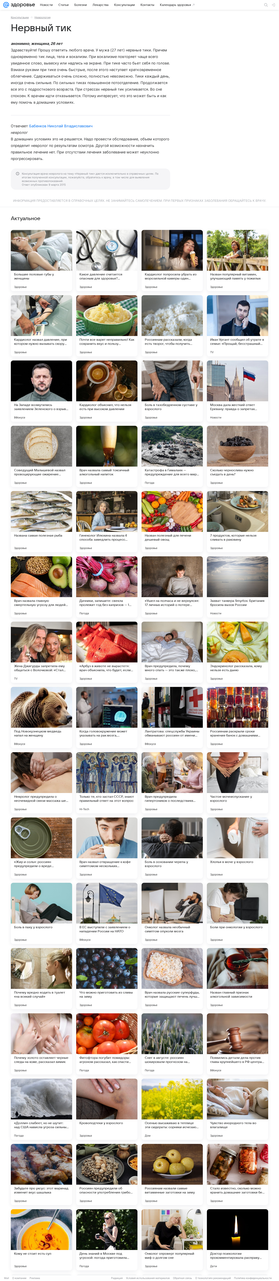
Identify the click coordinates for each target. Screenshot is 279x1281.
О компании (19, 1278)
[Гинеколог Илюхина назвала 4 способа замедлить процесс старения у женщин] (106, 521)
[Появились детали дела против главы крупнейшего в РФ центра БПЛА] (237, 1044)
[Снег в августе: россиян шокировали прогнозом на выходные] (172, 1044)
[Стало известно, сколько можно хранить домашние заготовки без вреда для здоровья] (237, 1174)
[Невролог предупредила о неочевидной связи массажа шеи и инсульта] (41, 782)
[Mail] (6, 5)
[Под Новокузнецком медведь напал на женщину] (41, 717)
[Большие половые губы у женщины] (41, 260)
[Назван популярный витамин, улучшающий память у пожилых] (237, 260)
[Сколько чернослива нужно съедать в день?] (237, 456)
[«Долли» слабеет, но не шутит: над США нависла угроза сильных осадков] (41, 1109)
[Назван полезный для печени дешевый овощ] (172, 521)
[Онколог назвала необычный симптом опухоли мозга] (172, 913)
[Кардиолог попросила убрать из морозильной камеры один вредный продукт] (172, 260)
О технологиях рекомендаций (213, 1278)
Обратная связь (182, 1278)
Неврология (42, 17)
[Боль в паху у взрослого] (41, 913)
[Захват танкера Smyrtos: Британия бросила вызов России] (237, 587)
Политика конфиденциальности (253, 1278)
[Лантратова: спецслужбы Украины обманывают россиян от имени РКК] (172, 717)
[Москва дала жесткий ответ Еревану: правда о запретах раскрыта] (237, 391)
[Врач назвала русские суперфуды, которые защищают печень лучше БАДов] (172, 978)
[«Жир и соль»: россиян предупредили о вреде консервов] (41, 848)
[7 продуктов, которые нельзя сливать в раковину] (237, 521)
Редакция (117, 1278)
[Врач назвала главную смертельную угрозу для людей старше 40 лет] (41, 587)
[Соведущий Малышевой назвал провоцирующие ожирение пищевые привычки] (41, 456)
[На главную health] (22, 5)
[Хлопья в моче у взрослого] (237, 848)
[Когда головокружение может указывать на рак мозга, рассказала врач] (106, 717)
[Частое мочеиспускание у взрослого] (237, 782)
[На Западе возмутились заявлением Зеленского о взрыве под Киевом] (41, 391)
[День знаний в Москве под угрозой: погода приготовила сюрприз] (106, 1239)
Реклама (35, 1278)
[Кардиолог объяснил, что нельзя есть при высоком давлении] (106, 391)
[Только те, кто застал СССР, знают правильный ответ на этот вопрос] (106, 782)
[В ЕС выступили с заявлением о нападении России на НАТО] (106, 913)
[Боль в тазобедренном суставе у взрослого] (172, 391)
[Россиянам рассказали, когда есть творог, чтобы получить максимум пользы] (172, 325)
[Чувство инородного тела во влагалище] (237, 1109)
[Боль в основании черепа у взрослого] (172, 848)
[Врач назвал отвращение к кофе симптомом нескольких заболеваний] (106, 848)
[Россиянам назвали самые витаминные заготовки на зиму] (172, 1174)
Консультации (20, 17)
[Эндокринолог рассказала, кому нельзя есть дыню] (237, 652)
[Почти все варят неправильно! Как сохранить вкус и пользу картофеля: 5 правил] (106, 325)
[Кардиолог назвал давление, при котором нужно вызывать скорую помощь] (41, 325)
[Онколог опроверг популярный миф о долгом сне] (172, 1239)
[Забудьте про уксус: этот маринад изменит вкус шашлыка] (41, 1174)
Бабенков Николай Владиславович (61, 126)
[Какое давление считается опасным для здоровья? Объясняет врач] (106, 260)
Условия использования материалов (148, 1278)
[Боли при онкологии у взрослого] (237, 913)
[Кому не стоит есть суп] (41, 1239)
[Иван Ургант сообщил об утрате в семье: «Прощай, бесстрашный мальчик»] (237, 325)
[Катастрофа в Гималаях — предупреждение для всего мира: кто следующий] (172, 456)
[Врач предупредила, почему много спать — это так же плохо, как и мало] (172, 652)
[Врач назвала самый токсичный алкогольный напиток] (106, 456)
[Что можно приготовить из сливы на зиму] (106, 978)
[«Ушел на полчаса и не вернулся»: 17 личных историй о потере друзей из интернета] (172, 587)
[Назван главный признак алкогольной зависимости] (237, 978)
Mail (6, 1278)
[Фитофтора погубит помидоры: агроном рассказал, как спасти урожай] (106, 1044)
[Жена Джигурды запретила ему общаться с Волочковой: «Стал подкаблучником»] (41, 652)
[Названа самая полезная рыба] (41, 521)
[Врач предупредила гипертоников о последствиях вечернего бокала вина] (172, 782)
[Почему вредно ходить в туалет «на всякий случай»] (41, 978)
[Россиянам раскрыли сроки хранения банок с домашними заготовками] (237, 717)
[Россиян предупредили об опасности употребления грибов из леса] (106, 1174)
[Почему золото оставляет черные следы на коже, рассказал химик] (41, 1044)
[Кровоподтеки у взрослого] (106, 1109)
